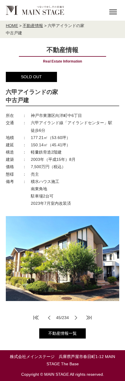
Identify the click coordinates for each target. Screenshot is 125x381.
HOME (12, 25)
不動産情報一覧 (62, 333)
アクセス (80, 46)
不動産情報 (33, 25)
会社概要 (22, 46)
